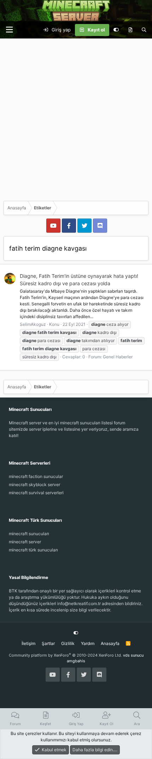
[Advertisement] (76, 118)
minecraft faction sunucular (36, 476)
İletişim (28, 643)
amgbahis (76, 660)
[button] (9, 29)
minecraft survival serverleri (36, 492)
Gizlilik (68, 643)
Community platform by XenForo (65, 655)
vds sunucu (133, 655)
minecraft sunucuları (29, 533)
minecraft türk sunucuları (33, 549)
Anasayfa (110, 643)
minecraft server (25, 541)
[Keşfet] (130, 30)
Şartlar (48, 643)
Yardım (87, 643)
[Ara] (144, 30)
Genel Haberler (118, 356)
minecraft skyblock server (34, 484)
